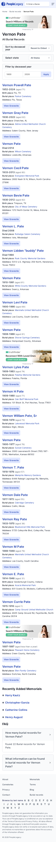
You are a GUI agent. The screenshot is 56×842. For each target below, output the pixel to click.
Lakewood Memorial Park (27, 423)
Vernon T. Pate (13, 467)
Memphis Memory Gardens (28, 475)
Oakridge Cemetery (24, 502)
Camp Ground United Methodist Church (34, 609)
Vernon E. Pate (13, 574)
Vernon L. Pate (13, 226)
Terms (33, 784)
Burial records (15, 11)
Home (4, 11)
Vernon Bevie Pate (15, 195)
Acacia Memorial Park (25, 585)
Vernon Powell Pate (16, 85)
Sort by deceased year (15, 48)
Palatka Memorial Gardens (27, 375)
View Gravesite (11, 105)
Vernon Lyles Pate (15, 367)
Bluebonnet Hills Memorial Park (30, 527)
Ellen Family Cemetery (25, 670)
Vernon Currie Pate (16, 602)
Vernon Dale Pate (15, 495)
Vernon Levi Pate (14, 302)
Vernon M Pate (13, 546)
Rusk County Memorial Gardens (30, 258)
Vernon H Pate (13, 391)
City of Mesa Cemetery (26, 206)
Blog (32, 789)
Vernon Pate (11, 144)
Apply (46, 74)
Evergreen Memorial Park (27, 176)
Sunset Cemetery (23, 448)
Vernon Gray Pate (15, 113)
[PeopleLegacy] (12, 4)
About (5, 779)
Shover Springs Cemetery (27, 337)
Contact (6, 795)
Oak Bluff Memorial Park (26, 399)
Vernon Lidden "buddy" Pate (23, 250)
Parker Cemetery (23, 96)
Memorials (35, 779)
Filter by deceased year (18, 66)
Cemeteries (7, 784)
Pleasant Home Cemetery (27, 650)
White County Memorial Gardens (30, 286)
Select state (12, 57)
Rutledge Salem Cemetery (27, 234)
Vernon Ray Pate (14, 519)
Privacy (6, 789)
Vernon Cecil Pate (15, 168)
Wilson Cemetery (23, 151)
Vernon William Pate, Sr (19, 415)
